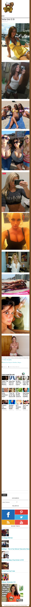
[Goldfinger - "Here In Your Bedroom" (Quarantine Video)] (15, 543)
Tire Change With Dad (7, 538)
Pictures (14, 366)
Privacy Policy (24, 605)
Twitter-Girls (5, 366)
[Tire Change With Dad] (15, 532)
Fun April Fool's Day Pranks (8, 571)
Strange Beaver (11, 605)
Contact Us (18, 605)
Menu (3, 16)
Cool (10, 366)
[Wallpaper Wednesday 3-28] (15, 576)
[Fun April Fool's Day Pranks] (15, 565)
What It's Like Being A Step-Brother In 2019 (13, 560)
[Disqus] (15, 431)
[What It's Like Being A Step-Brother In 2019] (15, 554)
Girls (12, 366)
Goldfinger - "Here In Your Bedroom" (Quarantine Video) (15, 549)
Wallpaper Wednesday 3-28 (8, 582)
